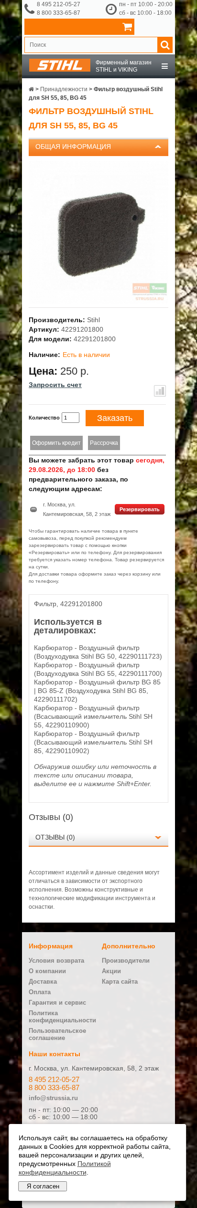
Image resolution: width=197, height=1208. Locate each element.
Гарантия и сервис (57, 1002)
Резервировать (140, 509)
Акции (111, 971)
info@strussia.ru (53, 1098)
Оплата (40, 992)
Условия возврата (56, 960)
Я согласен (43, 1186)
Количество (44, 417)
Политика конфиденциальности (62, 1016)
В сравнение (160, 391)
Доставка (43, 981)
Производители (126, 960)
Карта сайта (120, 981)
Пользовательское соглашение (57, 1034)
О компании (47, 971)
